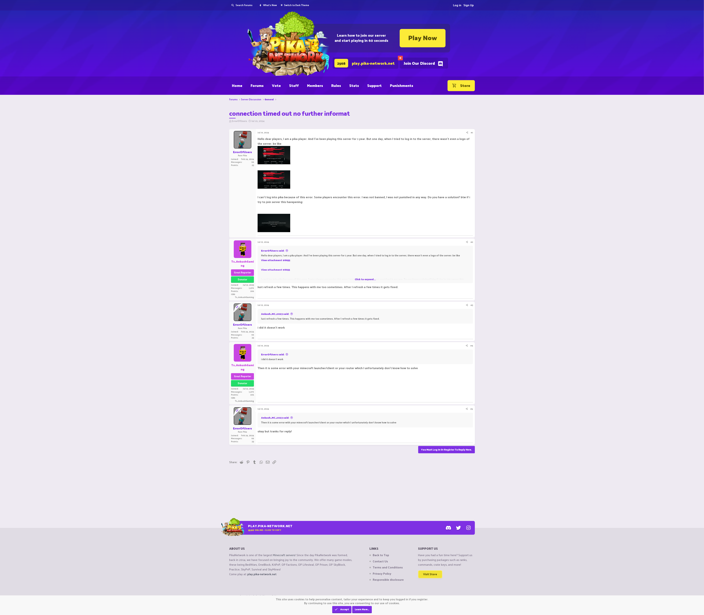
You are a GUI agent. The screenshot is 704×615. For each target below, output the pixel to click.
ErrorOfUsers (239, 121)
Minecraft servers (284, 555)
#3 (472, 305)
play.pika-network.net (261, 574)
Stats (354, 85)
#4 (471, 345)
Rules (336, 85)
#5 (471, 409)
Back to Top (381, 555)
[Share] (467, 132)
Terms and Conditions (388, 567)
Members (315, 85)
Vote (276, 85)
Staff (294, 85)
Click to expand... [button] (365, 279)
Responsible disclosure (388, 579)
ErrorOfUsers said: (272, 250)
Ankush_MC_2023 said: (275, 314)
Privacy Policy (382, 573)
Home (237, 85)
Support (374, 85)
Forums (257, 85)
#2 (472, 242)
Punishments (401, 85)
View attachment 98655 (275, 260)
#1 (472, 132)
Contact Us (380, 561)
